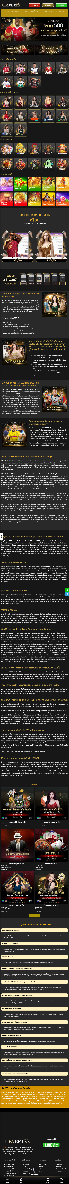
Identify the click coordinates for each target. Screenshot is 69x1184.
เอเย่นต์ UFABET (60, 11)
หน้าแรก (7, 11)
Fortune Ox (59, 1171)
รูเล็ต (40, 1171)
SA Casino (26, 1165)
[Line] (67, 590)
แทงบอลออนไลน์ (10, 1175)
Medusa (58, 1167)
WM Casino (26, 1171)
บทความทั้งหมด (34, 916)
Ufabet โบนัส (9, 1171)
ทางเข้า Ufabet (15, 11)
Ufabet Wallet (28, 15)
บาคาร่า (41, 1167)
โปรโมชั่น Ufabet (10, 1169)
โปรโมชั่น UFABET (35, 11)
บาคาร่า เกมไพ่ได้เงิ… (51, 864)
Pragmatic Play (27, 1169)
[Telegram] (67, 594)
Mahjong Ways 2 (61, 1169)
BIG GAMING (26, 1173)
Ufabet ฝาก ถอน (40, 15)
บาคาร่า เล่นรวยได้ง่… (17, 905)
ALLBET (25, 1167)
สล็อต (41, 1169)
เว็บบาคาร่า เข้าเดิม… (51, 905)
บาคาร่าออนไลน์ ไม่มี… (52, 822)
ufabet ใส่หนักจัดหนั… (17, 822)
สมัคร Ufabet (25, 11)
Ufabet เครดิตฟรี (48, 11)
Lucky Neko (59, 1165)
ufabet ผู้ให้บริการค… (17, 864)
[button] (1, 536)
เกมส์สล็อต (42, 1165)
